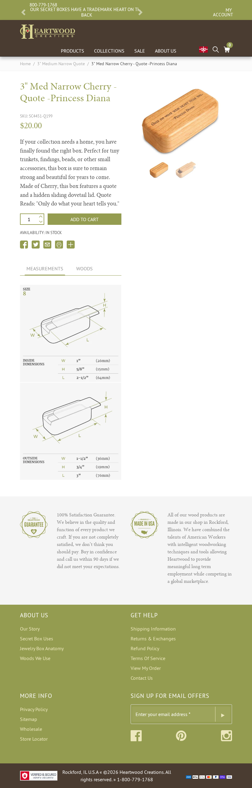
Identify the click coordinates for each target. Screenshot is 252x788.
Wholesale (31, 729)
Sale (139, 51)
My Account (222, 12)
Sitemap (28, 719)
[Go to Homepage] (47, 30)
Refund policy (145, 648)
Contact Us (142, 678)
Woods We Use (35, 658)
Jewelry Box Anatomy (42, 648)
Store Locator (34, 739)
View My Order (146, 668)
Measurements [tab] (44, 268)
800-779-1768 (43, 4)
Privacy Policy (34, 709)
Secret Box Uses (36, 638)
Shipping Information (153, 629)
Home (25, 63)
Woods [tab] (84, 268)
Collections (109, 51)
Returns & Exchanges (153, 638)
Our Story (30, 629)
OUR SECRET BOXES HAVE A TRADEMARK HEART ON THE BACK (86, 12)
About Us (165, 51)
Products (72, 51)
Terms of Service (148, 658)
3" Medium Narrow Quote (61, 63)
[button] (23, 12)
